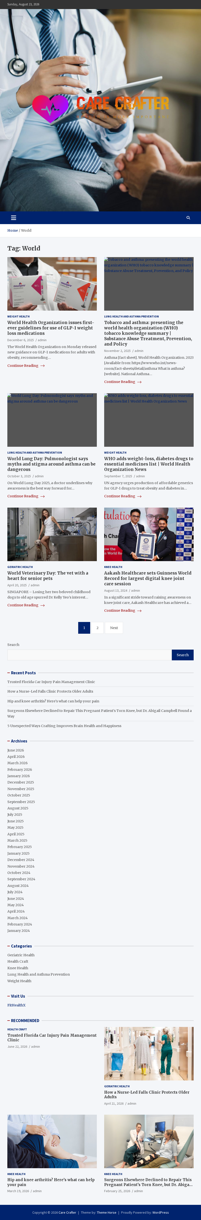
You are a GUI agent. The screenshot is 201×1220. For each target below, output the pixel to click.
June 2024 (15, 898)
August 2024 (18, 885)
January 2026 (18, 776)
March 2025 (17, 840)
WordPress (160, 1212)
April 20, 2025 (17, 585)
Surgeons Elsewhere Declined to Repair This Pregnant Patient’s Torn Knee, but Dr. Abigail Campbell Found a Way (148, 1184)
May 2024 (15, 905)
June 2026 (15, 750)
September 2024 (21, 879)
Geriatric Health (20, 567)
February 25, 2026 (117, 1191)
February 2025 (19, 847)
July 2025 (14, 814)
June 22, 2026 (17, 1046)
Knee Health (113, 567)
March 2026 (17, 763)
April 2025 (16, 834)
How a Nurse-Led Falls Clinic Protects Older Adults (50, 691)
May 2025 (15, 827)
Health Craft (17, 961)
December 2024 (20, 860)
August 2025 (17, 808)
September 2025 (21, 802)
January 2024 (18, 930)
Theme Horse (106, 1212)
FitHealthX (16, 1005)
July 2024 (15, 892)
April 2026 (16, 756)
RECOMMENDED (25, 1020)
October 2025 (18, 795)
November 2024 (21, 866)
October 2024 (18, 873)
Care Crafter (67, 1212)
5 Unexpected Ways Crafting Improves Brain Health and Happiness (64, 726)
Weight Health (18, 316)
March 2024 (17, 918)
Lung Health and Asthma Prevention (131, 316)
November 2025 (20, 789)
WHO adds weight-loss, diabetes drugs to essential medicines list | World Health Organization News (148, 464)
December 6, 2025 (20, 340)
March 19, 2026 (18, 1191)
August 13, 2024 (115, 590)
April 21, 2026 (114, 1103)
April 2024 (16, 911)
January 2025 (18, 853)
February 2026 (19, 769)
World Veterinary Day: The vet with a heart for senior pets (47, 575)
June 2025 (15, 821)
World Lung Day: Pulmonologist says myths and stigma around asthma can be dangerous (51, 464)
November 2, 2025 (117, 351)
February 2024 (19, 924)
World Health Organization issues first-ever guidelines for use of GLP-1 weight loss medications (50, 328)
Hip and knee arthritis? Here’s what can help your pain (53, 701)
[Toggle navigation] (13, 217)
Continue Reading (23, 365)
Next (114, 628)
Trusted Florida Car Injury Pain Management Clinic (51, 682)
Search (13, 645)
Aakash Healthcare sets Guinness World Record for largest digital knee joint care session (147, 578)
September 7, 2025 (118, 476)
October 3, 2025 (19, 476)
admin (42, 340)
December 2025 (20, 782)
